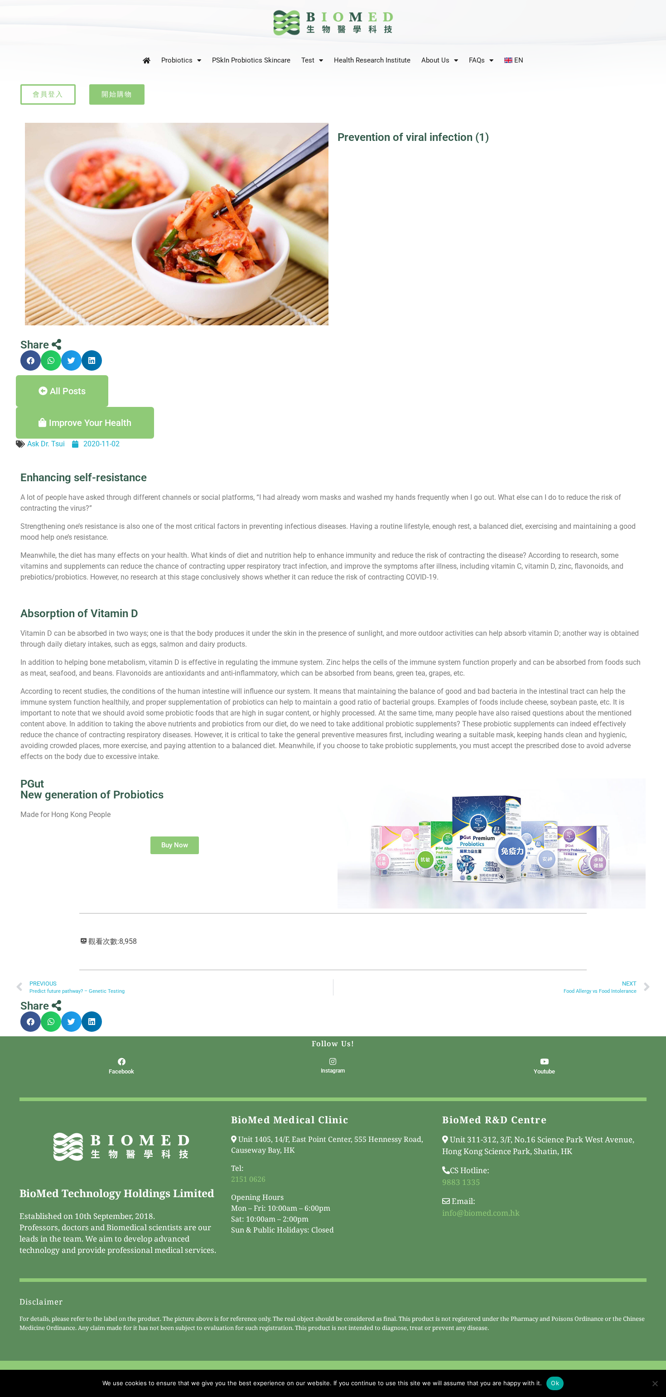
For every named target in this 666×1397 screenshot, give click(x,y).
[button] (30, 360)
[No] (654, 1383)
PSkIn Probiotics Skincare (251, 60)
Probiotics (177, 60)
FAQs (477, 60)
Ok (555, 1383)
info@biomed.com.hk (481, 1213)
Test (307, 60)
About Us (435, 60)
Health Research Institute (372, 60)
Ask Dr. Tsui (46, 444)
